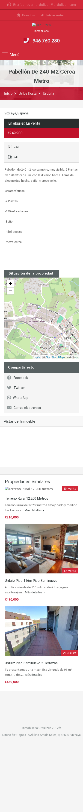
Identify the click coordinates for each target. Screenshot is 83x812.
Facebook (21, 378)
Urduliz (48, 93)
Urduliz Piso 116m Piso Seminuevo (31, 581)
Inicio (8, 93)
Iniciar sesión (55, 15)
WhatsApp (20, 398)
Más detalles (33, 510)
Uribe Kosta (28, 93)
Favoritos (28, 15)
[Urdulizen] (41, 26)
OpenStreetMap (55, 357)
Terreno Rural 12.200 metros (26, 498)
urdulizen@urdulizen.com (56, 4)
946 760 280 (46, 41)
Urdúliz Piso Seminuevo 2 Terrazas (31, 663)
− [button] (10, 291)
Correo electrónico (27, 408)
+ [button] (10, 284)
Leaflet (37, 357)
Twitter (19, 388)
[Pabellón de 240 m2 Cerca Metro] (42, 311)
